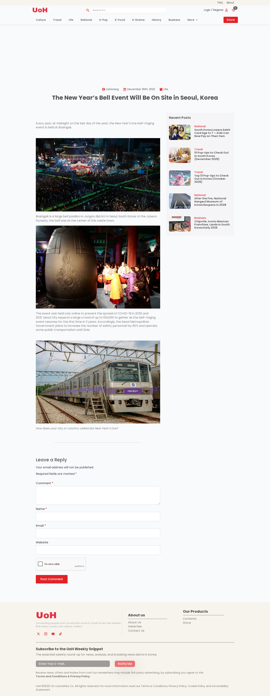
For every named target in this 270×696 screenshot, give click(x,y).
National (86, 20)
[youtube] (53, 633)
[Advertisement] (135, 52)
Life (71, 20)
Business (174, 20)
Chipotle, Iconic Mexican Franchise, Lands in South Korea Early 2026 (212, 224)
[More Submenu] (197, 20)
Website (42, 542)
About (230, 2)
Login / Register (214, 10)
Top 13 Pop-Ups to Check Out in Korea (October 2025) (211, 179)
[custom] (60, 633)
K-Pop (103, 20)
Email (41, 525)
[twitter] (38, 633)
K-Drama (138, 20)
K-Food (120, 20)
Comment (44, 483)
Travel (57, 20)
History (156, 20)
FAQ (220, 2)
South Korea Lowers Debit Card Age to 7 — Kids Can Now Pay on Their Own (212, 133)
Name (41, 509)
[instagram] (45, 633)
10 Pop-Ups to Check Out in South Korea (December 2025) (211, 156)
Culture (41, 20)
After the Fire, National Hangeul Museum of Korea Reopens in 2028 (210, 202)
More (191, 20)
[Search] (88, 10)
